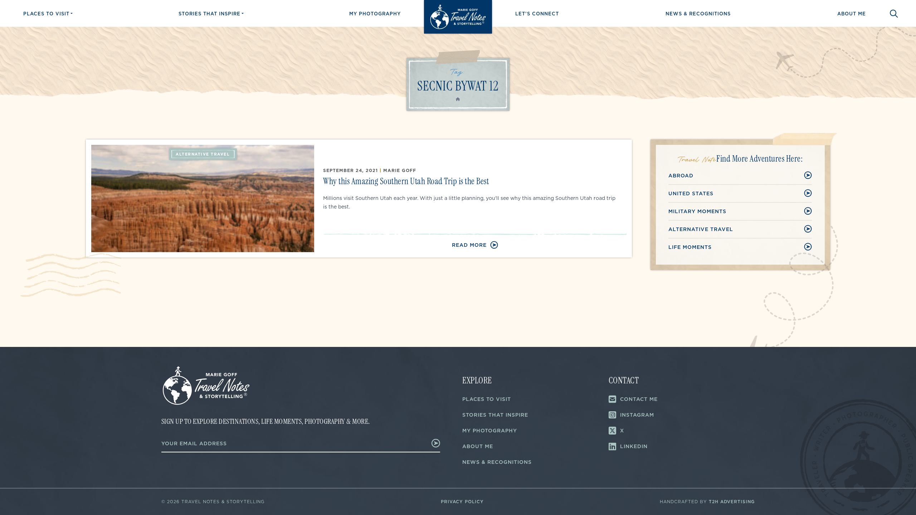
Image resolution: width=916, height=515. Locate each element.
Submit (426, 443)
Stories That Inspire (209, 13)
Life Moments (690, 247)
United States (690, 193)
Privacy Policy (462, 502)
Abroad (680, 175)
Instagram (637, 414)
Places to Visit (46, 13)
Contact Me (639, 399)
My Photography (375, 13)
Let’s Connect (537, 13)
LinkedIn (634, 446)
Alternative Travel (700, 229)
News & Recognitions (698, 13)
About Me (851, 13)
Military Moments (697, 211)
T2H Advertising (732, 502)
